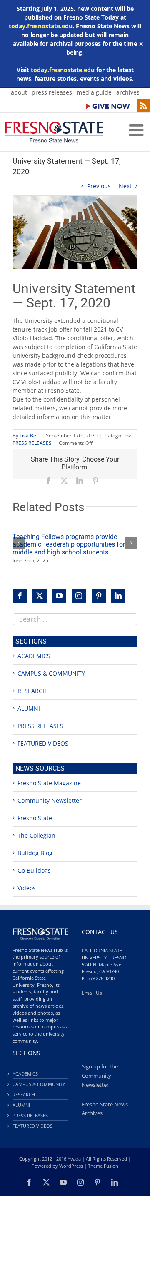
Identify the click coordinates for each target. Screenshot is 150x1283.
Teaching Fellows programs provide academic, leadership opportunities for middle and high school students (68, 544)
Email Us (92, 992)
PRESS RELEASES (32, 443)
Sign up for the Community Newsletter (100, 1075)
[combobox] (75, 619)
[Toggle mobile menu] (137, 130)
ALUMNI (29, 708)
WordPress (71, 1166)
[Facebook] (20, 596)
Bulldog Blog (35, 853)
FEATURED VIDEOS (43, 743)
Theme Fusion (103, 1166)
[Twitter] (39, 596)
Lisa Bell (29, 435)
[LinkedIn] (118, 596)
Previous (99, 186)
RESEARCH (32, 691)
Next (125, 186)
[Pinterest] (99, 596)
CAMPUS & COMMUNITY (51, 673)
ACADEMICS (34, 656)
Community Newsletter (50, 800)
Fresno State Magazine (49, 783)
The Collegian (36, 835)
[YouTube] (59, 596)
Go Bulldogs (34, 870)
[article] (75, 368)
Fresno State (35, 818)
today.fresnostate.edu (40, 26)
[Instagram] (79, 596)
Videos (27, 888)
